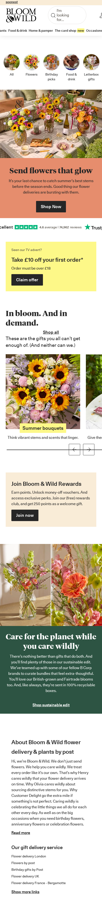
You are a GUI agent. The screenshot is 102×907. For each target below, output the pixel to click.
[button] (27, 280)
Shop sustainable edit (51, 705)
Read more (20, 832)
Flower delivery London (28, 856)
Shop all (51, 332)
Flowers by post (23, 863)
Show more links (25, 892)
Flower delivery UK (25, 876)
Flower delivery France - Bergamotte (38, 883)
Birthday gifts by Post (27, 869)
